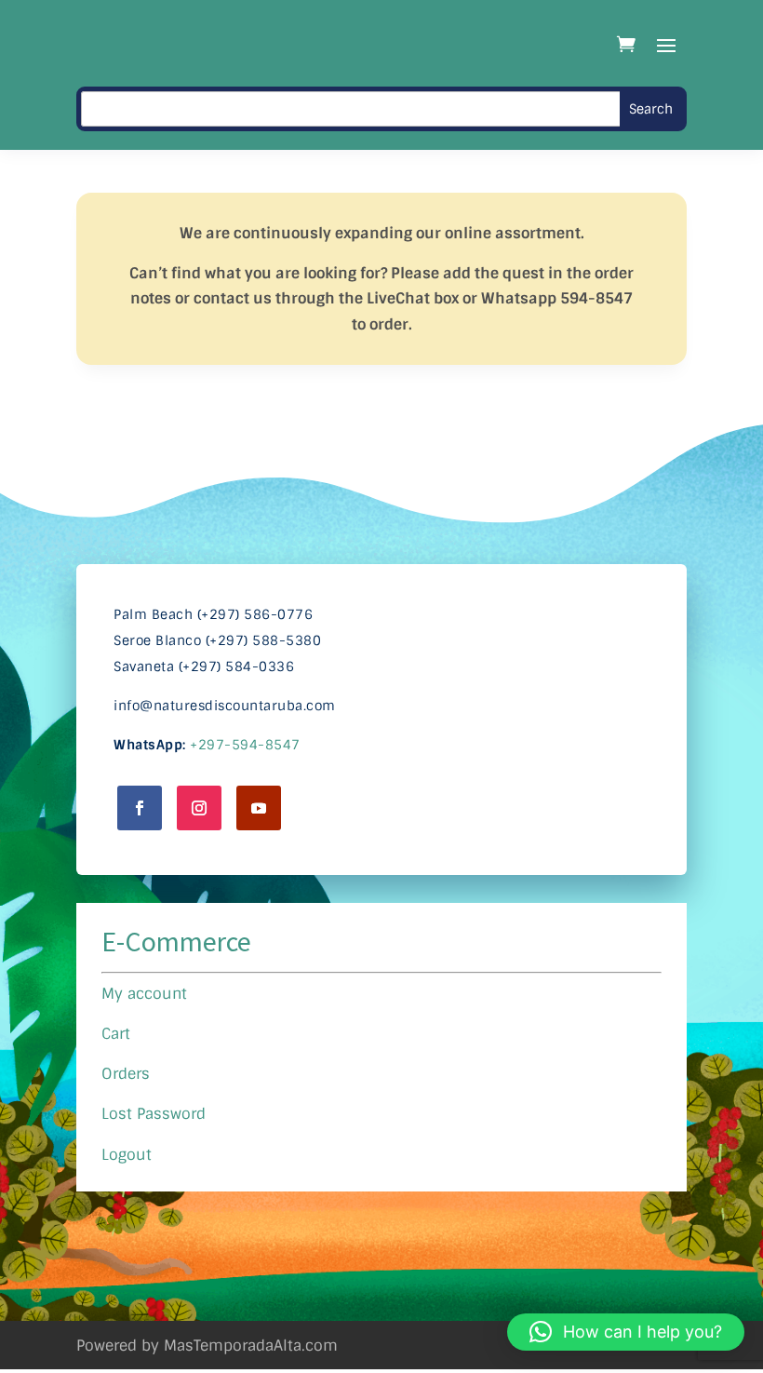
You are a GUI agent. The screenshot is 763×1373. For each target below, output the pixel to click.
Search (651, 109)
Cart (115, 1033)
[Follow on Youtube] (258, 808)
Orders (125, 1074)
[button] (625, 1332)
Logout (126, 1154)
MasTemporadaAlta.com (251, 1345)
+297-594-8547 (245, 744)
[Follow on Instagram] (199, 808)
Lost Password (153, 1114)
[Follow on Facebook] (139, 808)
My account (144, 993)
